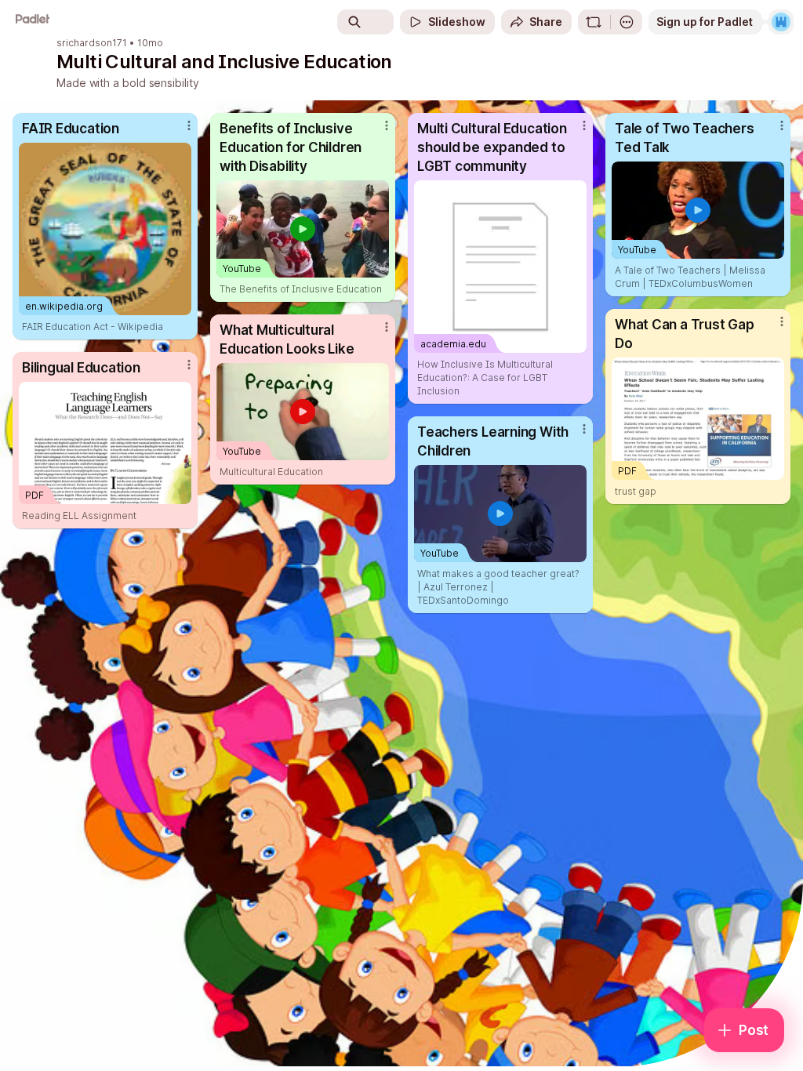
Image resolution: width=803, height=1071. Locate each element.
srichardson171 (91, 43)
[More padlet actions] (626, 21)
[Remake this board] (593, 21)
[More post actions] (179, 131)
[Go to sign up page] (781, 21)
